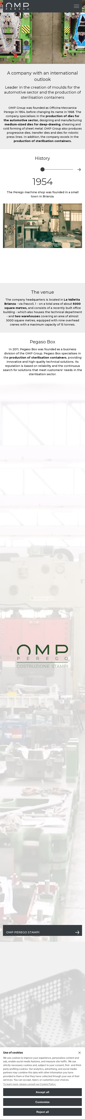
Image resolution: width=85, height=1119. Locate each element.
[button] (6, 169)
